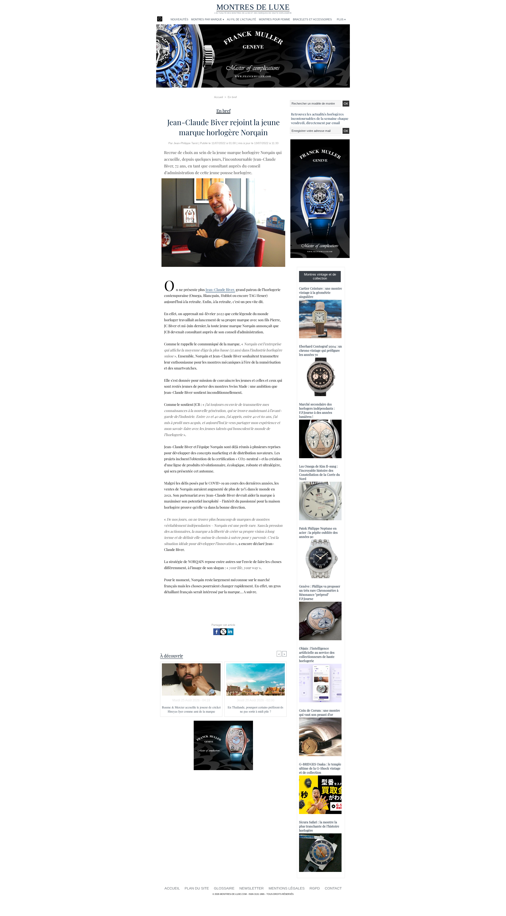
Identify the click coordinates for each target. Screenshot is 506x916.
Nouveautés (179, 19)
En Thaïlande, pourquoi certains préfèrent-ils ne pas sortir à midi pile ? (255, 709)
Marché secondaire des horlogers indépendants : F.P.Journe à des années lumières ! (317, 410)
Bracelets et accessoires (312, 19)
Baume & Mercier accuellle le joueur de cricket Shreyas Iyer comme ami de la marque (191, 709)
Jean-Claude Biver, (220, 289)
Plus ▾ (341, 19)
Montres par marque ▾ (207, 19)
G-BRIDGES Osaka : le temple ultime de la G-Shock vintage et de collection (320, 768)
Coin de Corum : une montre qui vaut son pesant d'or (319, 712)
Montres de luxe (253, 7)
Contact (333, 888)
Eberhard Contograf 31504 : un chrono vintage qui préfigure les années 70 (320, 350)
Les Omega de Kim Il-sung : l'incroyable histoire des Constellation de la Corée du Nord (319, 472)
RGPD (315, 888)
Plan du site (197, 888)
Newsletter (252, 888)
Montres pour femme (274, 19)
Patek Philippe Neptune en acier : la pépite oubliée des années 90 (318, 532)
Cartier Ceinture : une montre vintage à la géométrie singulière (320, 292)
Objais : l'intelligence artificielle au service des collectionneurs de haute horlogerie (316, 654)
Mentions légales (287, 888)
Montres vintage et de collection (320, 276)
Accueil (218, 97)
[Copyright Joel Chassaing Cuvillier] (223, 179)
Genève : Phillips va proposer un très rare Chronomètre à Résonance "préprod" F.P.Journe (319, 592)
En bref (232, 97)
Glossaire (224, 888)
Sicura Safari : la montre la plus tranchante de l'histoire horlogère (319, 826)
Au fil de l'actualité (241, 19)
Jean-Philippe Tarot (186, 143)
